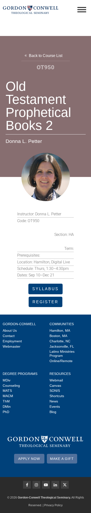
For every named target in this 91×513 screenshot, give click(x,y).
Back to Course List (45, 56)
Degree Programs (20, 374)
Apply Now (29, 459)
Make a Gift (62, 459)
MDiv (6, 380)
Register (45, 302)
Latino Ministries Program (62, 354)
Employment (12, 341)
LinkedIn (55, 485)
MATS (7, 391)
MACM (8, 396)
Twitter (65, 485)
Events (55, 406)
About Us (10, 330)
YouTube (46, 485)
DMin (7, 406)
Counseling (11, 385)
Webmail (56, 380)
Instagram (36, 485)
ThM (6, 401)
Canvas (55, 385)
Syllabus (45, 289)
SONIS (55, 391)
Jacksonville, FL (62, 346)
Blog (53, 412)
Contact (9, 336)
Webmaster (11, 346)
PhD (6, 412)
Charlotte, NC (60, 341)
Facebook (27, 485)
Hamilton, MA (60, 330)
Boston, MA (58, 336)
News (54, 401)
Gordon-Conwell (19, 324)
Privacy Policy (53, 505)
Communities (62, 324)
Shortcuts (57, 396)
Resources (60, 374)
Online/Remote (61, 361)
